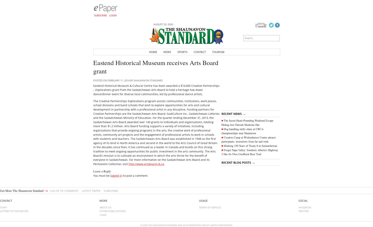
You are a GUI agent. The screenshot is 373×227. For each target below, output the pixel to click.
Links (102, 215)
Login (113, 15)
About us (105, 207)
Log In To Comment (64, 191)
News (167, 52)
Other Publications (112, 211)
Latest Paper (91, 191)
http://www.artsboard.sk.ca (146, 164)
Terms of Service (210, 207)
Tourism (218, 52)
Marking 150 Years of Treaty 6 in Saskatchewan (250, 146)
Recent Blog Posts (238, 162)
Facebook (304, 207)
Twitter (303, 211)
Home (153, 52)
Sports (182, 52)
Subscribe (100, 15)
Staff (3, 207)
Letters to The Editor (14, 211)
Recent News (233, 113)
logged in (116, 175)
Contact (200, 52)
